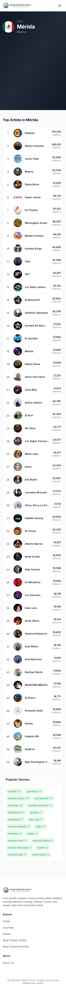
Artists (6, 921)
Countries (8, 927)
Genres (7, 933)
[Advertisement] (33, 77)
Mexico (22, 32)
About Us (8, 962)
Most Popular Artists (14, 940)
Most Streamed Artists (16, 946)
